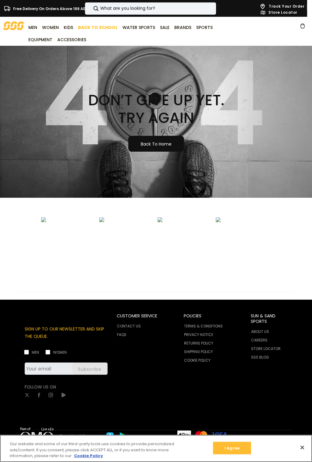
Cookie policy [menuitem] (197, 360)
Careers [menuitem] (259, 340)
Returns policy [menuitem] (198, 343)
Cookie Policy (88, 456)
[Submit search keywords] (91, 8)
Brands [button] (182, 27)
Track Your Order (286, 6)
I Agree (232, 448)
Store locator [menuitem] (266, 348)
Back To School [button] (98, 27)
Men (35, 352)
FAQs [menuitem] (121, 334)
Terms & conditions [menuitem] (203, 326)
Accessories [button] (71, 40)
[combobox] (150, 8)
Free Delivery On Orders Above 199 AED (50, 8)
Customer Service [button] (137, 316)
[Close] (302, 447)
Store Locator (282, 12)
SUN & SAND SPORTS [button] (263, 318)
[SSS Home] (13, 25)
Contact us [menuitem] (129, 326)
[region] (156, 448)
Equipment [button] (40, 40)
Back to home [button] (156, 144)
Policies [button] (192, 316)
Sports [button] (204, 27)
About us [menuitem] (260, 331)
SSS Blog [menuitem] (260, 357)
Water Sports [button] (138, 27)
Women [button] (50, 27)
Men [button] (32, 27)
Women (60, 352)
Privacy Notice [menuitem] (198, 334)
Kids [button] (68, 27)
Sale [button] (164, 27)
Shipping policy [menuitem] (198, 351)
